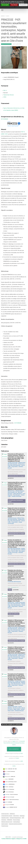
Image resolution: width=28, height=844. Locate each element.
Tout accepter (5, 5)
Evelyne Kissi (21, 463)
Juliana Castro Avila (12, 706)
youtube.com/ (12, 799)
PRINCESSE (9, 819)
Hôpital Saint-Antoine (8, 95)
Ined (22, 753)
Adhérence (12, 813)
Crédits (25, 838)
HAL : (10, 771)
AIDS (22, 761)
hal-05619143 (11, 566)
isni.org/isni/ (11, 807)
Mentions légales (10, 838)
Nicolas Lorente (17, 707)
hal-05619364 (11, 503)
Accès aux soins (5, 813)
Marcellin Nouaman (12, 463)
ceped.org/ (11, 781)
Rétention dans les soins (7, 821)
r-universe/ (9, 791)
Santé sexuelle (5, 824)
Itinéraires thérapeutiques (15, 817)
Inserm (13, 744)
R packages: (11, 794)
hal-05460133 (11, 720)
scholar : (10, 784)
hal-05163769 (11, 616)
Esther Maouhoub (17, 493)
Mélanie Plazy (21, 462)
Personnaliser (23, 5)
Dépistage (22, 815)
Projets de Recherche (6, 44)
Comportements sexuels (7, 815)
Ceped (13, 741)
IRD (9, 742)
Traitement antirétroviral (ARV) (15, 824)
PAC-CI (5, 90)
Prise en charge (16, 819)
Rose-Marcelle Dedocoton (14, 465)
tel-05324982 (15, 589)
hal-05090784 (11, 696)
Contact (3, 838)
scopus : (9, 779)
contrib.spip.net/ (9, 797)
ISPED (4, 97)
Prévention (4, 819)
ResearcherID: (10, 776)
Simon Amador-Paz (12, 492)
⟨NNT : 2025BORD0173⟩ (13, 587)
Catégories (19, 838)
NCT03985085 (4, 119)
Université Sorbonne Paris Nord (17, 742)
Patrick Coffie (14, 551)
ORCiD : (11, 768)
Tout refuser (14, 5)
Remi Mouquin (16, 495)
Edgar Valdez (17, 709)
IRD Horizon (7, 774)
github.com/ (9, 789)
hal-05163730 (11, 642)
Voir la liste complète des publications (12, 724)
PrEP (23, 817)
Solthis (14, 766)
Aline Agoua (22, 551)
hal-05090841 (11, 669)
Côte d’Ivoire (16, 815)
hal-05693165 (11, 478)
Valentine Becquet (19, 490)
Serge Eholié (14, 466)
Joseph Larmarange (13, 462)
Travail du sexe (5, 826)
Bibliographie (14, 749)
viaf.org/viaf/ (9, 804)
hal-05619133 (11, 535)
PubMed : (9, 786)
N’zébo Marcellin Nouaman (14, 581)
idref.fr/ (8, 802)
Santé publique (16, 821)
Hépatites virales (5, 817)
